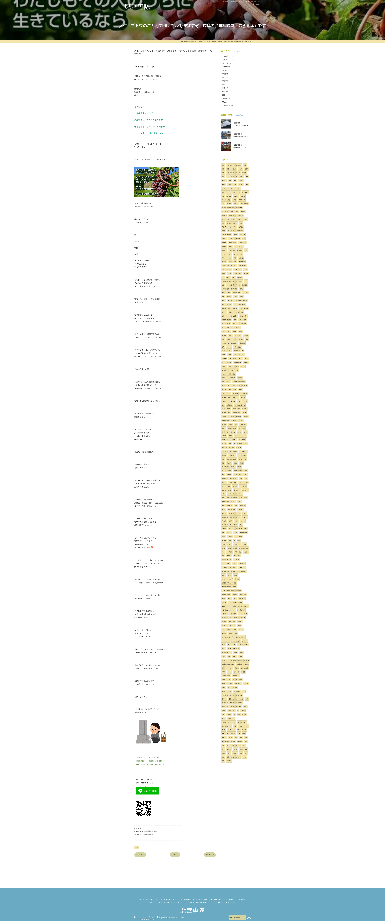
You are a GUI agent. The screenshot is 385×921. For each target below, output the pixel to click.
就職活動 (238, 447)
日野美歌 (224, 540)
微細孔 (233, 734)
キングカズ (231, 494)
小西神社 (230, 536)
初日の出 (228, 556)
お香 (241, 753)
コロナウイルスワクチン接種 (239, 219)
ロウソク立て (225, 498)
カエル (223, 718)
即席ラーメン (225, 416)
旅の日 (245, 706)
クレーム (244, 401)
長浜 (232, 416)
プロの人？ (225, 625)
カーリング (242, 567)
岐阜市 (238, 285)
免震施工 (224, 238)
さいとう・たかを (242, 443)
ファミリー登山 (226, 293)
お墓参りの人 (233, 478)
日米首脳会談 (232, 242)
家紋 (238, 730)
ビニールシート (238, 254)
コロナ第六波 (225, 571)
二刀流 (236, 296)
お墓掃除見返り (243, 548)
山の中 (243, 521)
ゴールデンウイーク (232, 223)
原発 (241, 223)
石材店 (223, 730)
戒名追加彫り (233, 451)
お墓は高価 (242, 598)
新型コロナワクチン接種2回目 (230, 397)
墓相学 (234, 656)
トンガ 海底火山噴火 (228, 590)
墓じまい (225, 77)
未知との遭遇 (236, 293)
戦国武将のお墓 (232, 428)
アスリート (236, 323)
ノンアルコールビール (228, 281)
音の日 (244, 513)
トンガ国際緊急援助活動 (235, 602)
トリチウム (233, 227)
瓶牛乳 (244, 173)
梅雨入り (224, 312)
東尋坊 (239, 625)
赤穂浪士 (231, 529)
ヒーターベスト (243, 614)
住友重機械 (231, 231)
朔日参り (239, 277)
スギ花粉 (224, 602)
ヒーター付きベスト (242, 645)
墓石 (223, 757)
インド (229, 273)
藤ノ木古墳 (242, 440)
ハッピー (228, 347)
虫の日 (244, 714)
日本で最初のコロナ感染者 (229, 587)
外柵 (223, 169)
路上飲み (246, 273)
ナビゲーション (235, 192)
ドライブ (232, 625)
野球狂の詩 (243, 594)
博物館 (233, 432)
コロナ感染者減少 (231, 459)
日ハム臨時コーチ (226, 652)
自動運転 (238, 416)
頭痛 (243, 734)
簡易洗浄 (224, 215)
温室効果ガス (235, 420)
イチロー (242, 505)
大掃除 (235, 548)
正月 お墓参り (226, 563)
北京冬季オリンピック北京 (229, 567)
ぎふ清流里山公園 (226, 559)
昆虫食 (238, 238)
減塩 (247, 339)
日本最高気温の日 (240, 405)
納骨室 (238, 517)
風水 (246, 478)
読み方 (233, 501)
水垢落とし (225, 517)
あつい (243, 366)
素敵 (238, 734)
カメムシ (224, 482)
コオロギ (231, 238)
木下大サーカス (226, 412)
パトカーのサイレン (233, 648)
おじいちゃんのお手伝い (240, 474)
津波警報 (238, 590)
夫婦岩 (223, 184)
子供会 (232, 706)
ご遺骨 (240, 656)
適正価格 (224, 455)
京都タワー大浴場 (234, 312)
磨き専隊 (243, 211)
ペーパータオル (235, 327)
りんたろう (245, 293)
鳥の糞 (237, 579)
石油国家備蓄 (235, 498)
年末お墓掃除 (233, 525)
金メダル (244, 641)
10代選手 (235, 393)
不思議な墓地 (235, 606)
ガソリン (241, 184)
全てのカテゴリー (228, 56)
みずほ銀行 (232, 455)
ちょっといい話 (227, 105)
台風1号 (246, 683)
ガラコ (239, 501)
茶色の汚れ (225, 683)
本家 (223, 714)
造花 (223, 285)
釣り (223, 405)
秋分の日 (233, 440)
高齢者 (231, 436)
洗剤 (247, 184)
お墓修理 (225, 74)
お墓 (223, 165)
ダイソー (228, 532)
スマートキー (225, 192)
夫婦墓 (242, 652)
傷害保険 (235, 486)
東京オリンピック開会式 (228, 378)
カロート (244, 517)
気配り (231, 335)
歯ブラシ (228, 749)
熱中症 (244, 730)
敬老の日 (224, 436)
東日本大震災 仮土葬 (242, 664)
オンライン (225, 451)
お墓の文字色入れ (226, 691)
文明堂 (231, 246)
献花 (227, 169)
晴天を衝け (238, 335)
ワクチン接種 (230, 285)
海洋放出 (241, 227)
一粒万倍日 (225, 695)
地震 (235, 726)
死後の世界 (225, 478)
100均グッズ (236, 676)
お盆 (232, 757)
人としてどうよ (226, 486)
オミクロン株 (231, 509)
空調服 (234, 331)
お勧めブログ (226, 98)
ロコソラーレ (225, 641)
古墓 (231, 683)
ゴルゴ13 (224, 447)
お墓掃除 (238, 165)
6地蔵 (229, 548)
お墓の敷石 (239, 679)
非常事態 (224, 246)
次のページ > (209, 855)
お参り (240, 169)
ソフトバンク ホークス (228, 722)
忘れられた (242, 428)
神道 (229, 656)
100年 (244, 745)
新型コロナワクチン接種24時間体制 (237, 300)
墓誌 (245, 165)
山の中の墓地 (225, 606)
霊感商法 (243, 571)
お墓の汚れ (243, 424)
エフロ (232, 695)
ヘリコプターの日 (233, 687)
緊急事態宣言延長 (226, 320)
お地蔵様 (224, 335)
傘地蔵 (223, 548)
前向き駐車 (234, 316)
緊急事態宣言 (244, 204)
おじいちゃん (242, 459)
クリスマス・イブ (226, 544)
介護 (223, 296)
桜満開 (243, 672)
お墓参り (225, 81)
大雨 (242, 312)
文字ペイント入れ (243, 482)
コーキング (226, 70)
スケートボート (226, 393)
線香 (241, 478)
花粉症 (240, 660)
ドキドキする (236, 409)
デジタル (236, 204)
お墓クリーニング (228, 60)
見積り (246, 169)
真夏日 (242, 296)
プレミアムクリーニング (228, 385)
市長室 (223, 273)
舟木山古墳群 (241, 610)
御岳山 (239, 467)
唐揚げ (223, 300)
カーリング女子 (235, 641)
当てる (223, 509)
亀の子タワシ (225, 734)
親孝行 (223, 575)
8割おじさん (234, 211)
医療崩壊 (239, 250)
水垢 (223, 204)
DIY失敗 (224, 370)
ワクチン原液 (225, 327)
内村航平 (239, 378)
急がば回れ (237, 691)
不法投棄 (224, 529)
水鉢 (223, 532)
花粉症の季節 (244, 668)
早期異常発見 (225, 501)
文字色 (238, 513)
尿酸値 (243, 196)
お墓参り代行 (240, 231)
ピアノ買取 (232, 250)
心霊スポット (230, 339)
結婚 (230, 443)
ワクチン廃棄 (242, 320)
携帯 (237, 366)
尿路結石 (228, 196)
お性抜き (243, 722)
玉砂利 (231, 737)
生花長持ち (245, 490)
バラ (223, 459)
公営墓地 (228, 714)
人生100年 (243, 486)
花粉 (227, 177)
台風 (238, 401)
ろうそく (235, 753)
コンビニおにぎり (226, 304)
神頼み (228, 277)
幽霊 (246, 737)
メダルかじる (243, 393)
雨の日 (232, 517)
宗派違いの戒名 (233, 633)
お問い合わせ (230, 173)
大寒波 (244, 544)
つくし (230, 672)
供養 (227, 757)
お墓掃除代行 (242, 265)
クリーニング (230, 165)
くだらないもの (241, 455)
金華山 (242, 289)
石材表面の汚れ (226, 676)
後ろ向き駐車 (243, 316)
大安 (243, 691)
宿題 (241, 737)
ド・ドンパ (239, 494)
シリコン (232, 610)
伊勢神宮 (241, 180)
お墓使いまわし (240, 637)
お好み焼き (239, 281)
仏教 (246, 250)
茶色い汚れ (238, 683)
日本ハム (224, 513)
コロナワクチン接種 (239, 304)
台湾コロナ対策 (244, 308)
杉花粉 (237, 521)
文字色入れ (226, 67)
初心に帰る (244, 498)
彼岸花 (245, 432)
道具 (238, 385)
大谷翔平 (228, 296)
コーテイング (240, 177)
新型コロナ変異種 (226, 234)
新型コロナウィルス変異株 (229, 389)
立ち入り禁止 (240, 339)
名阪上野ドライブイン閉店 (229, 583)
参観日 (232, 703)
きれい (238, 757)
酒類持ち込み (237, 273)
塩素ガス (239, 621)
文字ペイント (225, 316)
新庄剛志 (231, 513)
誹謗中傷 (244, 385)
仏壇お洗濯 (242, 563)
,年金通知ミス (244, 451)
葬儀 (230, 180)
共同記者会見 (242, 242)
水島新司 (235, 594)
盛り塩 (229, 575)
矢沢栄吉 (239, 741)
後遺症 (236, 234)
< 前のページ (140, 855)
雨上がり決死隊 (226, 409)
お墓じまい (231, 718)
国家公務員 (234, 289)
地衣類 (223, 687)
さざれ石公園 (238, 536)
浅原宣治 (246, 362)
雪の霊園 (224, 621)
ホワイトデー (229, 668)
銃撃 (223, 347)
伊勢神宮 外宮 (232, 184)
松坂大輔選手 (225, 467)
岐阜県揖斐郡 (243, 532)
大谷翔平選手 (237, 362)
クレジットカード (226, 362)
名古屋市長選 (225, 265)
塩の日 (236, 575)
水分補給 (238, 706)
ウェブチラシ (225, 219)
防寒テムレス (231, 645)
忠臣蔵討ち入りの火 (241, 529)
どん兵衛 (231, 447)
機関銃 (223, 231)
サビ (223, 277)
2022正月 (236, 559)
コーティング (226, 63)
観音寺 (223, 536)
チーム (240, 389)
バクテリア (240, 509)
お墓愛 (237, 668)
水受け (223, 494)
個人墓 (236, 652)
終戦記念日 (229, 405)
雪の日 (243, 617)
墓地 (243, 238)
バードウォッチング (227, 579)
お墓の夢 (246, 660)
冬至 (238, 540)
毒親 (235, 320)
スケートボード (226, 382)
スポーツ (225, 88)
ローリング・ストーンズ (235, 358)
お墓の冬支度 (232, 482)
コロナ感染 (229, 552)
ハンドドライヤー (226, 254)
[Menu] (257, 4)
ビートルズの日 (234, 617)
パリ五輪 (224, 521)
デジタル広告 (240, 215)
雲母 (246, 741)
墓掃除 (223, 753)
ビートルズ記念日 (226, 351)
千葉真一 (244, 409)
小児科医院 (237, 351)
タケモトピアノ (239, 246)
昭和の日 (231, 699)
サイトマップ (231, 903)
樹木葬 (223, 710)
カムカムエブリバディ (228, 637)
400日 (244, 412)
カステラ (224, 250)
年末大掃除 (225, 525)
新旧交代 (224, 424)
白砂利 (243, 710)
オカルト (224, 737)
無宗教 (233, 741)
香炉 (236, 505)
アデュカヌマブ (226, 331)
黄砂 (232, 177)
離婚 (238, 714)
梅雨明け (243, 323)
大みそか (246, 552)
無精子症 (242, 234)
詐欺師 (240, 331)
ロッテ (239, 432)
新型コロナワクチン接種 (240, 471)
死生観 (236, 749)
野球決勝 (243, 397)
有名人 (224, 102)
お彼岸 (223, 428)
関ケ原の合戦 (244, 606)
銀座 (223, 463)
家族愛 (223, 354)
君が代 (246, 358)
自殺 (223, 474)
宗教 (136, 847)
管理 (223, 761)
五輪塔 (231, 521)
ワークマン (225, 617)
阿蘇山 (233, 467)
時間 (235, 258)
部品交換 (228, 761)
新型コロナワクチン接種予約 (230, 308)
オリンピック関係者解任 (228, 374)
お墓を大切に (236, 412)
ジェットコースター (239, 354)
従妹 (236, 737)
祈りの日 (236, 672)
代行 (229, 753)
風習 (235, 180)
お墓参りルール (226, 679)
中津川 (229, 598)
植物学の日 (239, 695)
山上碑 (232, 745)
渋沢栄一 (224, 358)
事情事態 (224, 242)
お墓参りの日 (225, 440)
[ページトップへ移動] (249, 918)
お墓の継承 (225, 614)
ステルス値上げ (226, 323)
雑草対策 (224, 633)
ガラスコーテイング (227, 505)
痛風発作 (236, 196)
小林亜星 (246, 335)
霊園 (223, 95)
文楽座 (223, 656)
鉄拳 (223, 339)
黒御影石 (228, 474)
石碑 (247, 699)
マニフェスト (232, 262)
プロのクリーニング (240, 436)
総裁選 (231, 424)
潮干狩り (224, 699)
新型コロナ (245, 192)
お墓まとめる (235, 571)
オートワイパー (235, 188)
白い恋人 (242, 343)
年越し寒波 (238, 552)
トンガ (223, 598)
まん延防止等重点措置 (228, 207)
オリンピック (225, 401)
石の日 (234, 563)
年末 (223, 552)
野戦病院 (246, 416)
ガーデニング (231, 730)
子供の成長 (237, 556)
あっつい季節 (240, 699)
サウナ (245, 269)
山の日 (233, 401)
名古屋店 (233, 265)
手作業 (244, 757)
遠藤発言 (244, 285)
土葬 (247, 177)
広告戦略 (231, 215)
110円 (235, 532)
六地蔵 (223, 645)
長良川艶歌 (225, 726)
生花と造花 (237, 490)
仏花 (246, 753)
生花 (246, 281)
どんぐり (228, 463)
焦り (242, 420)
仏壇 (223, 223)
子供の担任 (239, 703)
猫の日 (223, 648)
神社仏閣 (225, 91)
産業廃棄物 (242, 262)
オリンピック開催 (233, 370)
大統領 (234, 200)
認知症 (227, 741)
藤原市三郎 (225, 706)
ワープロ (224, 443)
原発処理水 (225, 227)
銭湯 (223, 177)
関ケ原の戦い (225, 432)
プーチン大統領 (226, 200)
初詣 (223, 556)
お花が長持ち (237, 347)
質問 (223, 173)
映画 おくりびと (226, 490)
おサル (238, 745)
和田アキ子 (242, 200)
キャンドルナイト (243, 726)
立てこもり (234, 343)
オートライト (225, 188)
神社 (234, 277)
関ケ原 (242, 463)
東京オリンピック (226, 258)
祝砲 (236, 424)
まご (223, 749)
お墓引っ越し (231, 710)
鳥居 (241, 525)
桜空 (230, 540)
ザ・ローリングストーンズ (229, 629)
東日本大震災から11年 (228, 664)
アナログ (228, 204)
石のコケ (241, 629)
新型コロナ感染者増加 (239, 382)
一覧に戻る (175, 855)
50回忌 (223, 672)
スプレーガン (225, 211)
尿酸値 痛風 (243, 749)
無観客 (229, 354)
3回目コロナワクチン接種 (229, 660)
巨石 (235, 598)
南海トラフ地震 (226, 594)
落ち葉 (236, 463)
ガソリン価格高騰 (226, 471)
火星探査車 (233, 614)
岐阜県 (238, 173)
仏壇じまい (237, 544)
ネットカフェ (225, 343)
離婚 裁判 (232, 621)
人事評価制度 (225, 289)
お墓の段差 (225, 610)
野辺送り (224, 180)
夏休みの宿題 (225, 420)
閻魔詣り (224, 366)
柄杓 (223, 745)
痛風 (223, 196)
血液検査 (241, 258)
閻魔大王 (231, 366)
